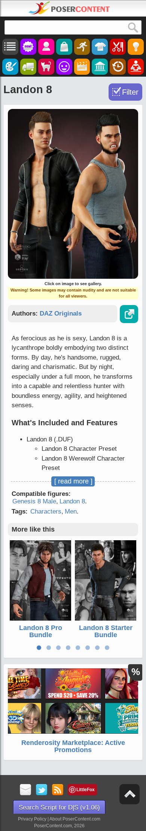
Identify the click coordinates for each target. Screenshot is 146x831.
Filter (130, 92)
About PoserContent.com (74, 819)
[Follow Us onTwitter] (42, 790)
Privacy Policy (32, 819)
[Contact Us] (25, 790)
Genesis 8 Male (34, 501)
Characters (45, 511)
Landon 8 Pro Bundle (40, 631)
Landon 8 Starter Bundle (106, 631)
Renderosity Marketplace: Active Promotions (73, 746)
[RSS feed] (58, 790)
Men (71, 511)
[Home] (69, 8)
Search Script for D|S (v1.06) (59, 807)
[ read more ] (73, 481)
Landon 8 (72, 501)
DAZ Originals (61, 313)
